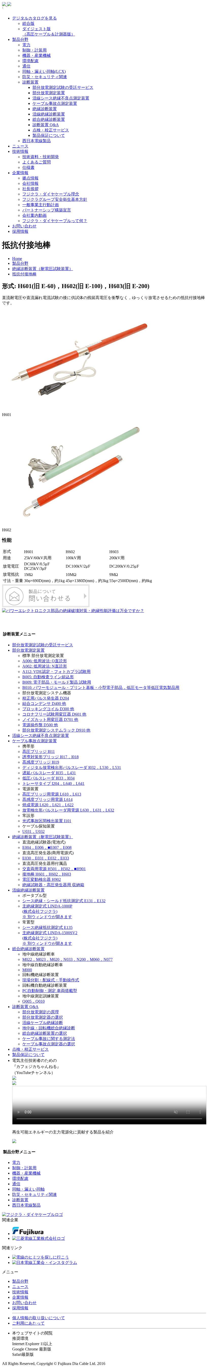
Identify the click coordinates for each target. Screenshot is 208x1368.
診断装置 (30, 82)
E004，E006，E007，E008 (47, 847)
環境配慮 (30, 61)
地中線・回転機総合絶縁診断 (48, 1028)
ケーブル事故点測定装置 (54, 103)
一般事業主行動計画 (40, 205)
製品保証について (48, 135)
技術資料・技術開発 (40, 157)
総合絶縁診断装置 (48, 119)
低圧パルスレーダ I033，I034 (48, 778)
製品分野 (20, 39)
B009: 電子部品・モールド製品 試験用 (56, 682)
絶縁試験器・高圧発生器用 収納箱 (53, 885)
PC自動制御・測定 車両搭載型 (49, 990)
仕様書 (28, 167)
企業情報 (20, 173)
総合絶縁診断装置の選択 (44, 1033)
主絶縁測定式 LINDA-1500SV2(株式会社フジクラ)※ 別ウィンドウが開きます (49, 938)
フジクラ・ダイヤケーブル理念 (50, 194)
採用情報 (20, 231)
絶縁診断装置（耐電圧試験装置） (42, 269)
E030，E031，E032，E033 (45, 858)
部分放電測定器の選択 (42, 1017)
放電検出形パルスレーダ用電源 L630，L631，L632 (68, 810)
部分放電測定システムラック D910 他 (56, 730)
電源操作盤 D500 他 (40, 725)
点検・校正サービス (50, 130)
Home (17, 258)
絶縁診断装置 (44, 109)
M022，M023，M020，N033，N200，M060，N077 (67, 959)
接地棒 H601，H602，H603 (46, 874)
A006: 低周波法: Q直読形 (44, 661)
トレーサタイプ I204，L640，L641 (53, 783)
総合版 (28, 23)
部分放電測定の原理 (40, 1012)
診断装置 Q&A (45, 125)
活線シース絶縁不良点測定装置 (60, 98)
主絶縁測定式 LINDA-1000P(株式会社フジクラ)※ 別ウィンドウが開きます (47, 911)
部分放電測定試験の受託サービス (62, 87)
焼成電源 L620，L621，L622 (48, 805)
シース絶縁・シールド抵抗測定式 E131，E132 (64, 901)
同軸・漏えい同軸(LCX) (44, 71)
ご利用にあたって (28, 1323)
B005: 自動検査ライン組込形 (48, 677)
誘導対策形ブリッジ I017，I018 (50, 757)
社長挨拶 (30, 189)
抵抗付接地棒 (24, 274)
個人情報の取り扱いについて (38, 1318)
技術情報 (20, 151)
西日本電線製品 (36, 141)
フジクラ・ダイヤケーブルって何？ (54, 221)
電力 (26, 45)
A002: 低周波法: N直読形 (44, 666)
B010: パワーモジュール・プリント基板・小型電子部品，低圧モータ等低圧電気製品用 (100, 687)
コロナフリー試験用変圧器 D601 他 (54, 714)
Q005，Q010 (33, 1001)
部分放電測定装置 (48, 93)
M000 (27, 970)
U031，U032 (33, 831)
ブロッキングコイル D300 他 (48, 709)
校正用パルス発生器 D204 (45, 698)
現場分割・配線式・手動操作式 (50, 980)
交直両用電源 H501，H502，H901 (54, 869)
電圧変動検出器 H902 (41, 879)
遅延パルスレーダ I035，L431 (49, 773)
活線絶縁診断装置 (48, 114)
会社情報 (30, 183)
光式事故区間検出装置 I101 (46, 821)
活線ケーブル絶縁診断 (42, 1022)
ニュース (20, 146)
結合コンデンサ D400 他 (44, 703)
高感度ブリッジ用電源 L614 (47, 799)
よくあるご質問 (36, 162)
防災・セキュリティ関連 (44, 77)
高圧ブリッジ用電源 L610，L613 (51, 794)
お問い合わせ (24, 226)
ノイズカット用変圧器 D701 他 (50, 719)
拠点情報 (30, 178)
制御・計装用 (34, 50)
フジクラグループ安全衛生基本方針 (54, 199)
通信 (26, 66)
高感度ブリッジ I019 (40, 762)
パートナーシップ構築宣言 (46, 210)
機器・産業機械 (36, 55)
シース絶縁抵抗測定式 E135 (47, 927)
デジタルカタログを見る (34, 18)
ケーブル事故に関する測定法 (48, 1038)
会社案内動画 (34, 215)
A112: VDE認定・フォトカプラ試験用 (56, 671)
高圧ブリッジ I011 (38, 751)
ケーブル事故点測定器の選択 (48, 1044)
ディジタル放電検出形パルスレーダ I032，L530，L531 (71, 767)
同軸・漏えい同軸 (28, 1189)
